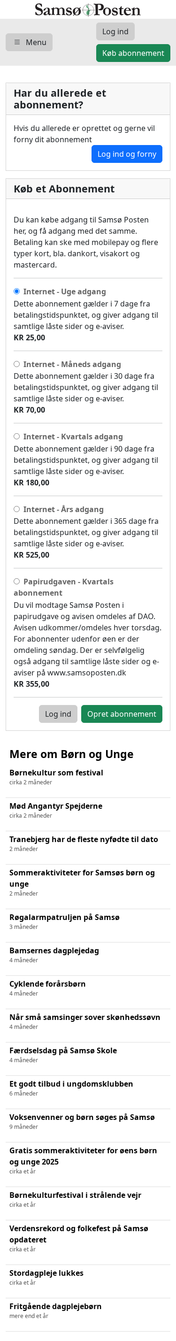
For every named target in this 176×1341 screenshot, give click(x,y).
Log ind (58, 714)
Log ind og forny (127, 154)
